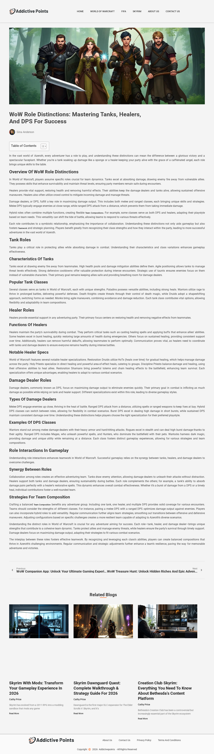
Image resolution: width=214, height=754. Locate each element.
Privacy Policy (144, 740)
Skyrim (137, 11)
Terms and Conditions (169, 740)
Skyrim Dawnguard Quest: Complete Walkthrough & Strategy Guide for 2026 (97, 688)
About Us (153, 11)
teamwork (22, 228)
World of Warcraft (102, 11)
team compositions (94, 213)
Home (80, 11)
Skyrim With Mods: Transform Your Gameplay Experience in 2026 (36, 688)
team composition (42, 505)
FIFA (123, 11)
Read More (14, 713)
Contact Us (173, 11)
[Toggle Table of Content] (42, 146)
